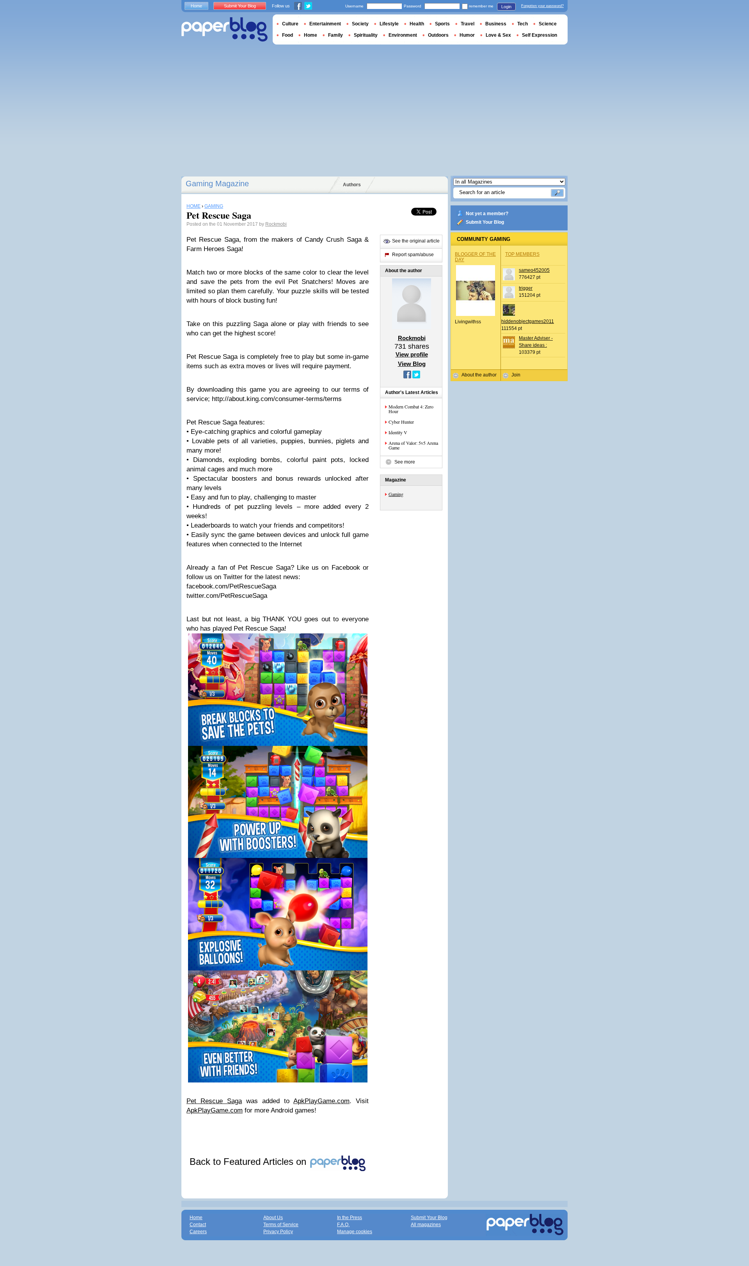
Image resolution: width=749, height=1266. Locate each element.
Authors (352, 184)
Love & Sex (498, 35)
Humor (467, 35)
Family (335, 35)
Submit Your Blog (485, 222)
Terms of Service (280, 1224)
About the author (479, 375)
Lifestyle (389, 24)
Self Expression (539, 35)
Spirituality (366, 35)
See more (404, 462)
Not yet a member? (487, 213)
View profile (412, 354)
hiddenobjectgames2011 (527, 321)
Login (506, 6)
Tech (522, 24)
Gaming (396, 494)
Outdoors (438, 35)
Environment (403, 35)
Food (287, 35)
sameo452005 (534, 270)
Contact (198, 1224)
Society (360, 24)
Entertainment (325, 24)
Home (196, 6)
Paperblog (224, 29)
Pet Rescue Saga (214, 1101)
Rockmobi (276, 224)
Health (417, 24)
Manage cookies (354, 1231)
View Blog (412, 363)
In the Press (349, 1217)
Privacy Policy (278, 1231)
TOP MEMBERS (522, 254)
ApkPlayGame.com (321, 1101)
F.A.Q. (343, 1224)
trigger (525, 288)
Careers (198, 1231)
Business (495, 24)
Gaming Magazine (217, 183)
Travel (467, 24)
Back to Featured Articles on (249, 1161)
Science (548, 24)
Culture (290, 24)
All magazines (426, 1224)
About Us (273, 1217)
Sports (442, 24)
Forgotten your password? (542, 6)
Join (515, 375)
